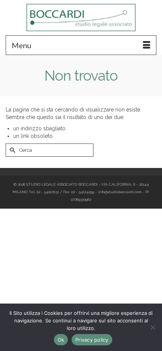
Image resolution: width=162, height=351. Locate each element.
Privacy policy (92, 340)
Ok (61, 340)
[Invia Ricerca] (11, 150)
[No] (152, 327)
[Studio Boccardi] (81, 17)
